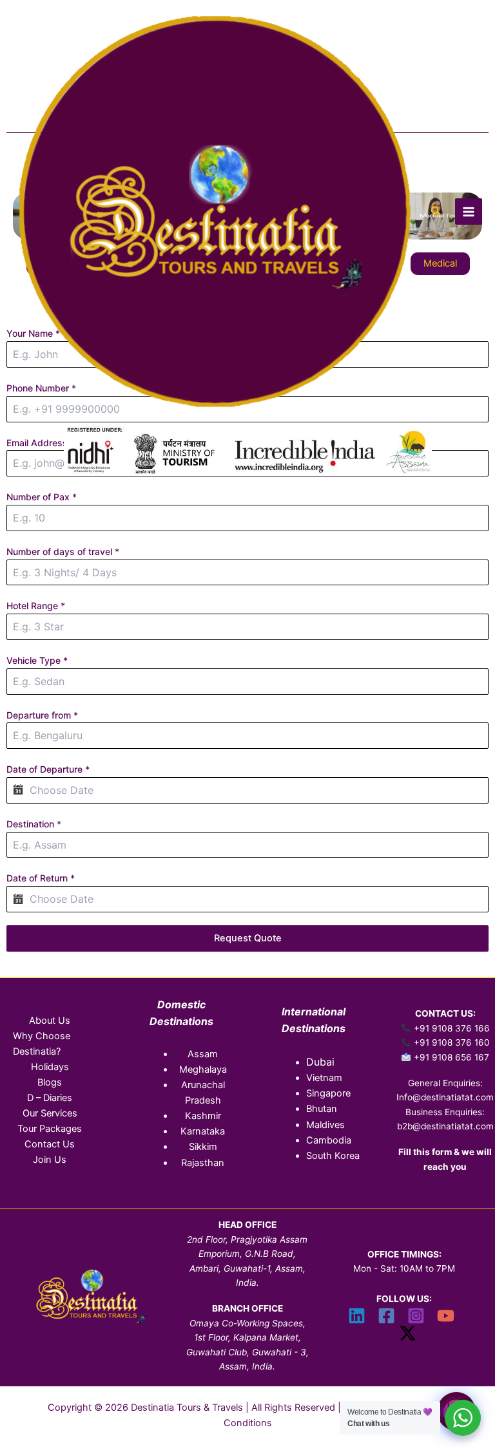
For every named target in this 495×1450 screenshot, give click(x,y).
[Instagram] (416, 1315)
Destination (33, 823)
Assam (203, 1054)
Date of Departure (48, 769)
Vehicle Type (37, 660)
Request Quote (248, 938)
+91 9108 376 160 (452, 1042)
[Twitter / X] (407, 1333)
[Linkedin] (356, 1315)
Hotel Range (35, 605)
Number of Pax (41, 496)
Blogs (49, 1082)
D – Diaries (49, 1098)
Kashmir (203, 1116)
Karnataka (202, 1131)
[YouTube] (445, 1315)
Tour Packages (49, 1129)
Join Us (49, 1159)
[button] (436, 211)
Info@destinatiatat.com (445, 1097)
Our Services (50, 1113)
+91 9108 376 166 (452, 1028)
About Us (49, 1020)
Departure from (42, 715)
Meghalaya (203, 1069)
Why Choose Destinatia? (41, 1043)
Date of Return (40, 877)
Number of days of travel (62, 551)
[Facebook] (386, 1315)
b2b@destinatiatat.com (445, 1126)
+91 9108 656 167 (451, 1057)
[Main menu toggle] (468, 211)
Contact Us (49, 1144)
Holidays (50, 1067)
